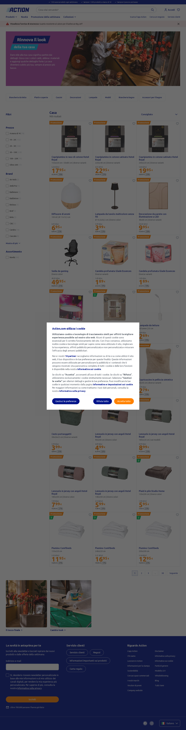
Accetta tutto (124, 401)
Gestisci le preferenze (65, 401)
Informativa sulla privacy (72, 391)
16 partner (70, 356)
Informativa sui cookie (89, 369)
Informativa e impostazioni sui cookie (113, 384)
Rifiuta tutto (103, 401)
